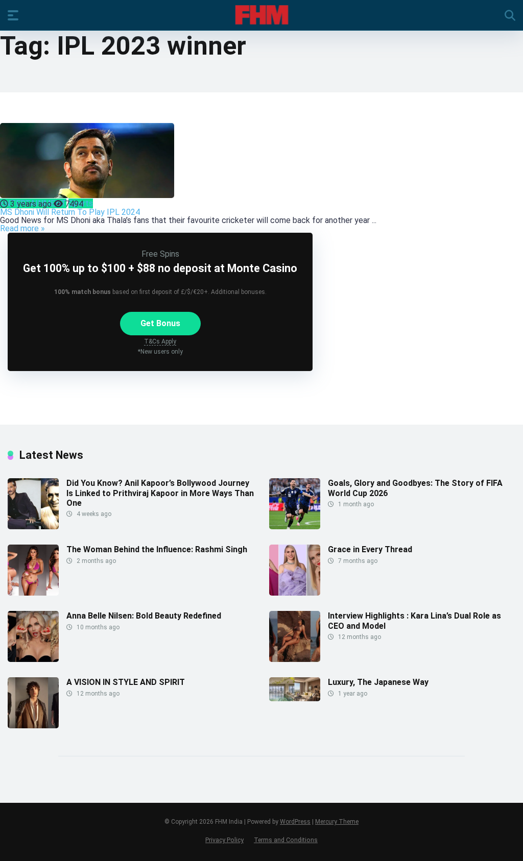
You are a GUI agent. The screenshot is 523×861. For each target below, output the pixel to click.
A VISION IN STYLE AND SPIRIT (125, 682)
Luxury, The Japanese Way (378, 682)
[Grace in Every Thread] (294, 593)
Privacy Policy (224, 840)
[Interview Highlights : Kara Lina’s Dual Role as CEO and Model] (294, 659)
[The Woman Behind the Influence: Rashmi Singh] (33, 593)
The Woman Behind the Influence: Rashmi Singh (156, 549)
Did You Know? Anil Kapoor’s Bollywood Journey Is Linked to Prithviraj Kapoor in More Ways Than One (160, 492)
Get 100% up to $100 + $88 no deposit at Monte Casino (160, 268)
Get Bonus (160, 323)
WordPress (295, 821)
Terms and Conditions (286, 840)
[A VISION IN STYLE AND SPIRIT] (33, 725)
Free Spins (160, 254)
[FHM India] (262, 15)
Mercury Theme (337, 821)
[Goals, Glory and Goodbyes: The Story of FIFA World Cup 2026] (294, 526)
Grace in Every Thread (370, 549)
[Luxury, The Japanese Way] (294, 698)
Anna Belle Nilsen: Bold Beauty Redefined (143, 616)
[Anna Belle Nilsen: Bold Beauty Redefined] (33, 659)
